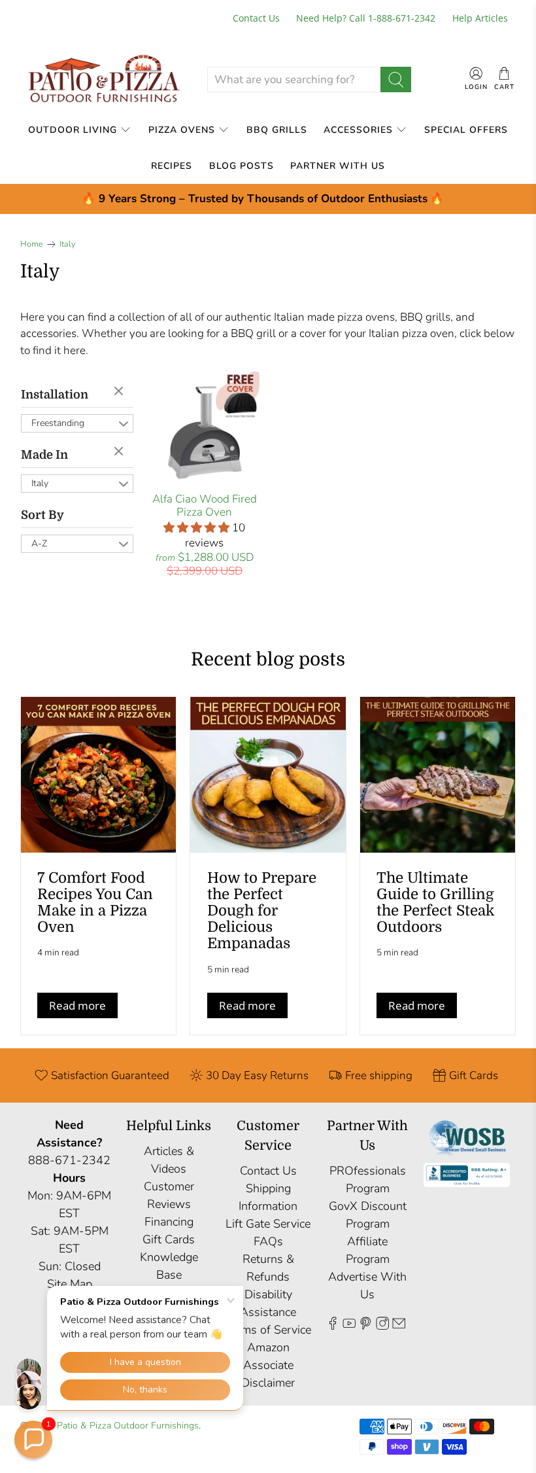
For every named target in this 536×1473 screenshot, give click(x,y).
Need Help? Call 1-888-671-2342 (365, 18)
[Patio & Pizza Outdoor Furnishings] (103, 79)
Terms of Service (268, 1330)
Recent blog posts (268, 659)
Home (31, 244)
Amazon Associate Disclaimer (268, 1365)
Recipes (171, 166)
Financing (168, 1222)
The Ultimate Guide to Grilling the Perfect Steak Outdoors (435, 903)
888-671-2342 (69, 1160)
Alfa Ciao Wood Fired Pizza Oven (204, 505)
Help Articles (480, 18)
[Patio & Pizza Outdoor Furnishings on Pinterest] (365, 1326)
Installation (54, 394)
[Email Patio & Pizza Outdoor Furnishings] (398, 1326)
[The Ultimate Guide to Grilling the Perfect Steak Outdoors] (438, 775)
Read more (77, 1005)
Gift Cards (168, 1239)
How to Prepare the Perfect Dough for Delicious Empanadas (261, 911)
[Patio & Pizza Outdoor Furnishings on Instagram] (382, 1326)
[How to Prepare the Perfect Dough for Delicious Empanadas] (268, 775)
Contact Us (256, 18)
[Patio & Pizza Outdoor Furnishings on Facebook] (332, 1326)
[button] (33, 1440)
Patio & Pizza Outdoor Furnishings (128, 1425)
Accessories (358, 130)
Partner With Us (337, 166)
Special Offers (466, 130)
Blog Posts (241, 166)
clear (120, 392)
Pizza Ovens (181, 130)
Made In (44, 454)
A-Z (39, 543)
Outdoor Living (72, 130)
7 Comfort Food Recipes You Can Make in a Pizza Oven (95, 903)
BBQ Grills (276, 130)
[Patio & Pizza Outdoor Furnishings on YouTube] (349, 1326)
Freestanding (57, 423)
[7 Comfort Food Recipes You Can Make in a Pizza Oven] (98, 775)
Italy (67, 244)
